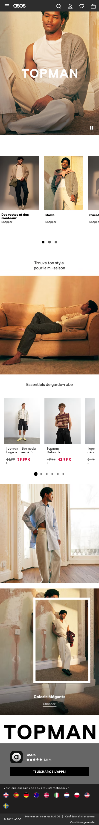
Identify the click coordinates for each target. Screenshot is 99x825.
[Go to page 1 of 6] (35, 474)
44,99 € (10, 461)
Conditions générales (82, 822)
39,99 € (23, 460)
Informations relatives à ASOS (43, 816)
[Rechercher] (58, 5)
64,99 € (91, 461)
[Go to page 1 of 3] (43, 242)
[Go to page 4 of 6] (52, 474)
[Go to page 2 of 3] (49, 242)
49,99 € (51, 461)
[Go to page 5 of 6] (57, 474)
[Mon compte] (70, 5)
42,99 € (64, 460)
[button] (6, 795)
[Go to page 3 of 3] (56, 242)
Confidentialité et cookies (80, 816)
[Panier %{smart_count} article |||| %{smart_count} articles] (93, 5)
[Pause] (92, 128)
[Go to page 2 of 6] (41, 474)
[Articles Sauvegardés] (81, 5)
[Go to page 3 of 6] (46, 474)
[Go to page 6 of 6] (63, 474)
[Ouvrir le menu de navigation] (6, 5)
